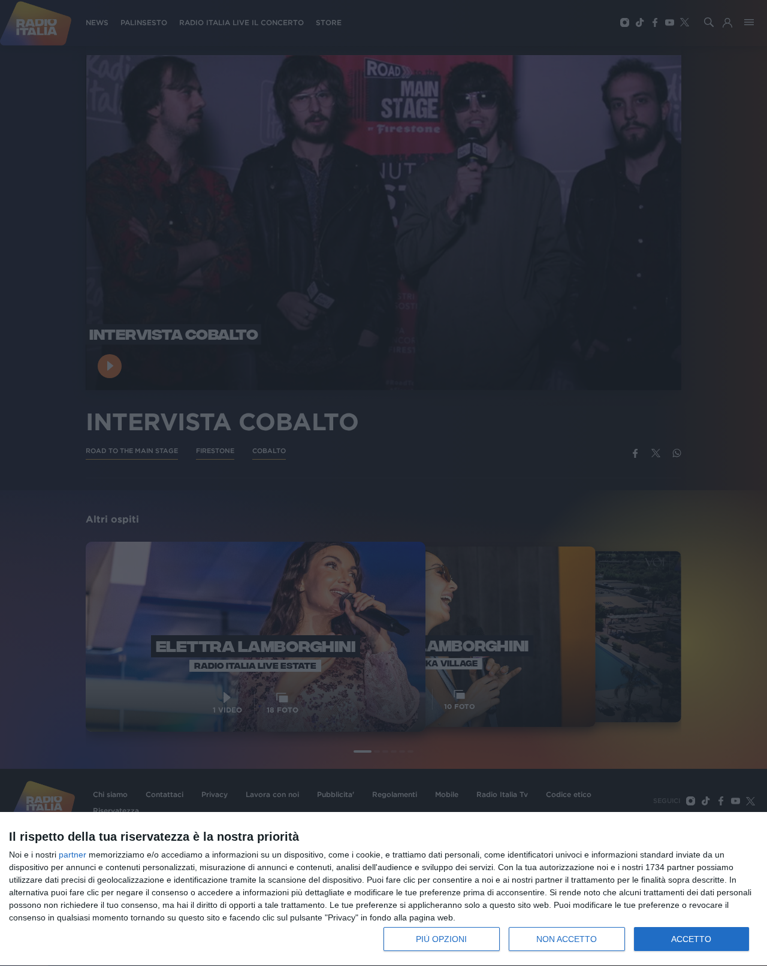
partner (72, 854)
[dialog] (383, 889)
